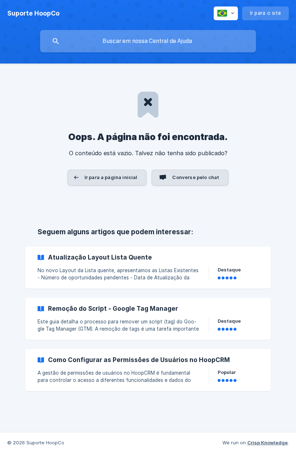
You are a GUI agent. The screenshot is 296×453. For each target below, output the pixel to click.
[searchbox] (148, 41)
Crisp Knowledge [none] (267, 442)
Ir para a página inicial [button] (111, 177)
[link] (148, 267)
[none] (33, 13)
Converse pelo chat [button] (195, 177)
